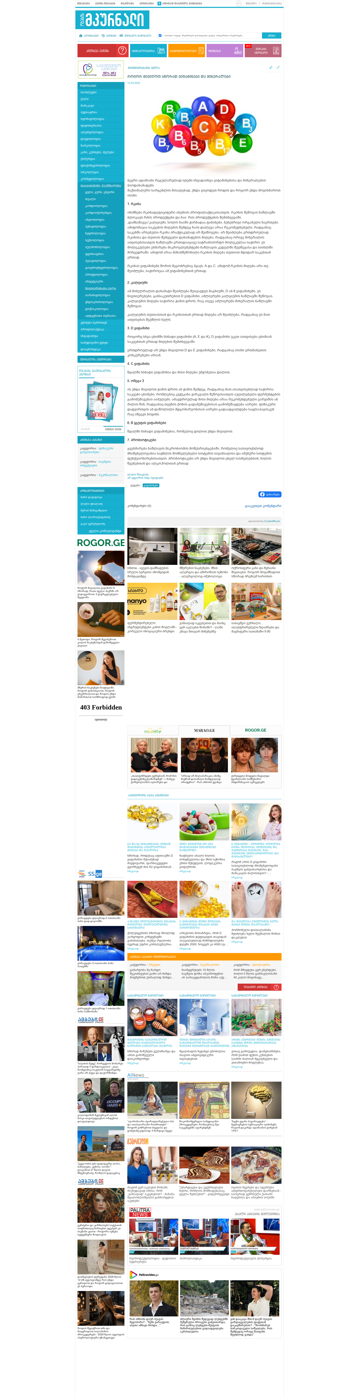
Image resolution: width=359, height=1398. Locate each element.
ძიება (271, 36)
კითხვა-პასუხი (91, 440)
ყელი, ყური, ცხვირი (99, 192)
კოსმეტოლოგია (92, 179)
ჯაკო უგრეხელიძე (93, 524)
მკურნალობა (108, 475)
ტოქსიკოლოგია (97, 309)
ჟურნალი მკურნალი (137, 36)
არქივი (85, 429)
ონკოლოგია (90, 172)
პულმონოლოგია (97, 247)
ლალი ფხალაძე (92, 504)
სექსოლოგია (94, 240)
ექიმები (110, 36)
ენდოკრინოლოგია (99, 302)
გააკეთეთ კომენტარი (263, 506)
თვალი (90, 199)
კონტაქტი (146, 3)
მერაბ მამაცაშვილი (94, 510)
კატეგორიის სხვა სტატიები (148, 795)
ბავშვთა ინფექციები (95, 463)
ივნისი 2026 (113, 429)
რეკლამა (127, 3)
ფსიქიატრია (261, 965)
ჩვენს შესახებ (105, 3)
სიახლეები (89, 92)
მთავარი (83, 3)
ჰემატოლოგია (95, 227)
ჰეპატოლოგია (95, 261)
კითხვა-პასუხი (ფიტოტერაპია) (153, 957)
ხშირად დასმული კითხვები (182, 3)
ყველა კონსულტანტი (105, 531)
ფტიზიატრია (94, 254)
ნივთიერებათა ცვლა (100, 288)
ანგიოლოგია (95, 220)
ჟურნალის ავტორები (95, 359)
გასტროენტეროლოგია (101, 268)
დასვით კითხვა (255, 987)
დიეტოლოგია (91, 139)
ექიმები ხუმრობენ (94, 323)
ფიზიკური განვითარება (96, 450)
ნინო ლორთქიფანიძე (95, 517)
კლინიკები (90, 36)
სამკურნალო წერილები (145, 995)
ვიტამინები (151, 485)
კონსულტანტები (92, 491)
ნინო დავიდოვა (91, 497)
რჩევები (154, 965)
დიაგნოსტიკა (91, 349)
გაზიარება (273, 494)
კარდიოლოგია (96, 206)
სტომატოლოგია (92, 119)
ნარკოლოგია (91, 146)
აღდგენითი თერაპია (100, 316)
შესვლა (251, 3)
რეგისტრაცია (272, 3)
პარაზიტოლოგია (97, 295)
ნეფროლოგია (95, 233)
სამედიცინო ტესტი (94, 343)
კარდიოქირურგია (98, 213)
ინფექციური (94, 281)
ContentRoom (264, 521)
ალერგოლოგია (92, 132)
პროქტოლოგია (96, 275)
